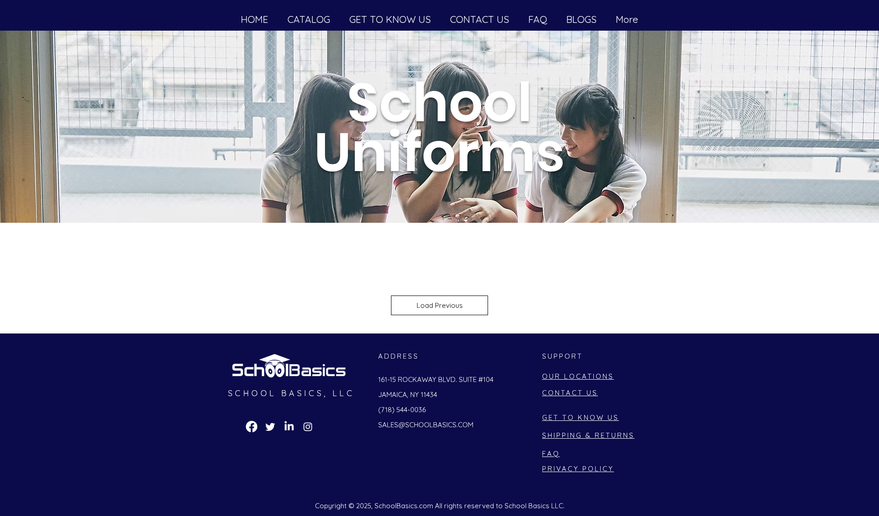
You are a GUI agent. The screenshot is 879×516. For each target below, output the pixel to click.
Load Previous (440, 305)
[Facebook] (251, 426)
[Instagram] (308, 426)
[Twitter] (270, 426)
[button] (390, 19)
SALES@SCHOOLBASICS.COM (425, 424)
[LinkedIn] (289, 426)
